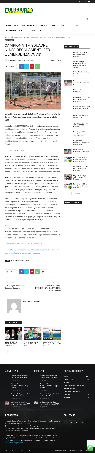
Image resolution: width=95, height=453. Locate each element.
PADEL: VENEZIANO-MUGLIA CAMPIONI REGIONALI (11, 344)
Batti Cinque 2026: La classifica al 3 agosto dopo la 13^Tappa (80, 134)
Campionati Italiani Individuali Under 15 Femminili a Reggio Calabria (20, 386)
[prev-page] (6, 351)
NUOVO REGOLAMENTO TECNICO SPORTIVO (23, 244)
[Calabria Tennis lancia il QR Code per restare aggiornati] (68, 54)
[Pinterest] (32, 66)
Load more (76, 194)
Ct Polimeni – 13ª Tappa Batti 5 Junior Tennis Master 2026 (81, 168)
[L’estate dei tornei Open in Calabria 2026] (68, 117)
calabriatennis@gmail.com (14, 443)
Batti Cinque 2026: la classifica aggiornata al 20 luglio (80, 186)
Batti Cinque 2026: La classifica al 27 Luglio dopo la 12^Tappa (80, 159)
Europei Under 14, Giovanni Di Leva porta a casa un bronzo (81, 142)
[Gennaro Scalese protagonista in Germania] (68, 151)
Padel (28, 261)
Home (7, 37)
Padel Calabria (15, 37)
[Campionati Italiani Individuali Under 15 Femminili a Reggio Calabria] (68, 63)
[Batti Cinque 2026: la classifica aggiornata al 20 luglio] (68, 186)
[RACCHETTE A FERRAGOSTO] (68, 91)
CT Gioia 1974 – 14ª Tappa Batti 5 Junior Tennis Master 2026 (81, 99)
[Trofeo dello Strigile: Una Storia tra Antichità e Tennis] (68, 74)
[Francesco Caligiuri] (6, 60)
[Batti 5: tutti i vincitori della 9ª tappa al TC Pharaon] (68, 177)
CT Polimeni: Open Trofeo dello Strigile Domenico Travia (81, 108)
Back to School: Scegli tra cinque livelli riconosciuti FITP (81, 83)
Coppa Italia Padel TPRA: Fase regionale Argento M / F (52, 344)
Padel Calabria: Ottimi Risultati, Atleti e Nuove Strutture (31, 344)
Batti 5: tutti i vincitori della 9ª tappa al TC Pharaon (80, 177)
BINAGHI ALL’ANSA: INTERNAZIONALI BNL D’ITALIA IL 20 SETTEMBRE (48, 288)
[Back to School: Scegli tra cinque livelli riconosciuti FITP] (68, 83)
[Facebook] (79, 1)
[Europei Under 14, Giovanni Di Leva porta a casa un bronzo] (68, 142)
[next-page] (9, 351)
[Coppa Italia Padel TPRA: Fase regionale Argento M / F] (52, 333)
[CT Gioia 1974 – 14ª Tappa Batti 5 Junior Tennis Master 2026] (68, 99)
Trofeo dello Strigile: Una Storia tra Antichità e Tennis (81, 74)
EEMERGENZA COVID (17, 261)
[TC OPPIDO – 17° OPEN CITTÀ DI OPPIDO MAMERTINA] (68, 125)
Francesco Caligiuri (16, 60)
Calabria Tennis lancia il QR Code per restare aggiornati (81, 54)
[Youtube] (89, 1)
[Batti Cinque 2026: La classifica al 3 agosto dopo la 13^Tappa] (68, 134)
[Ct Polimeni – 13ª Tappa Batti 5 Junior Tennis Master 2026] (68, 168)
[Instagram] (82, 1)
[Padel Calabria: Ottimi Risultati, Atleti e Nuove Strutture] (32, 333)
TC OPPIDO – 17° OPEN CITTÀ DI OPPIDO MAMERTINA (80, 125)
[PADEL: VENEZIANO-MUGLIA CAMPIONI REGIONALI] (13, 333)
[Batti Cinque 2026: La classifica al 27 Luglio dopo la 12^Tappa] (68, 159)
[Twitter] (85, 1)
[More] (42, 271)
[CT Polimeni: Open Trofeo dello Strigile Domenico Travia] (68, 108)
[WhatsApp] (37, 66)
